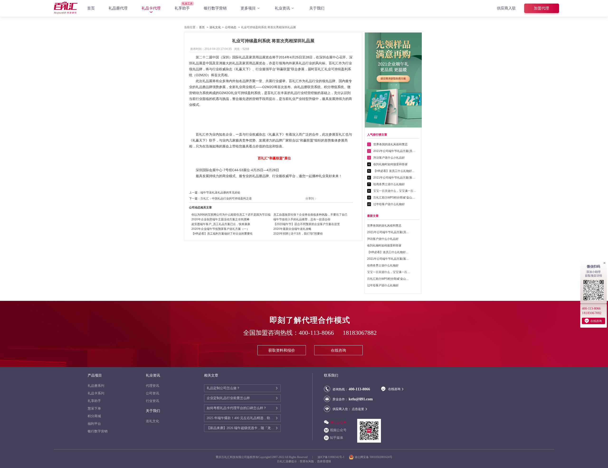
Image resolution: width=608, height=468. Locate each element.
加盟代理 (541, 8)
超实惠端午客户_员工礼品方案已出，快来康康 (220, 224)
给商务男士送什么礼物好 (389, 184)
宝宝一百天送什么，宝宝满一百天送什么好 (394, 191)
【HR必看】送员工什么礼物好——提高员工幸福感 (394, 171)
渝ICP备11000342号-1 (331, 457)
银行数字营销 (215, 8)
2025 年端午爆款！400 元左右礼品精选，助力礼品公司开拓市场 (241, 418)
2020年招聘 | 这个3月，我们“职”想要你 (298, 233)
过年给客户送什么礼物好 (389, 204)
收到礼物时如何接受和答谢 (390, 164)
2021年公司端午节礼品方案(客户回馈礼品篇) (394, 177)
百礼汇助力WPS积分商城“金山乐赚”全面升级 (394, 197)
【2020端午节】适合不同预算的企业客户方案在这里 (306, 224)
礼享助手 (182, 8)
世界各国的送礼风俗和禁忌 (390, 144)
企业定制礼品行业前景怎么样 (228, 398)
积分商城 (94, 416)
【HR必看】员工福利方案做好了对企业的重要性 (222, 233)
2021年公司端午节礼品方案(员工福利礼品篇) (394, 151)
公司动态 (230, 27)
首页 (91, 8)
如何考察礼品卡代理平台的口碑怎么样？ (236, 408)
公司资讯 (152, 393)
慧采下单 (94, 408)
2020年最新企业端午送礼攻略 (292, 229)
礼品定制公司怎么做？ (223, 388)
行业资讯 (152, 401)
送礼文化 (215, 27)
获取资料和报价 (281, 350)
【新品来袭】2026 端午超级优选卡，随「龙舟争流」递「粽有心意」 (241, 428)
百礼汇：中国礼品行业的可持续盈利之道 (226, 198)
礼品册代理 (118, 8)
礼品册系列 (96, 386)
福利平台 (94, 423)
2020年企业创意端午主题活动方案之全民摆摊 (220, 219)
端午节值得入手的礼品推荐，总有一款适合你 (301, 219)
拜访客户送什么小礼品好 (389, 157)
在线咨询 (338, 350)
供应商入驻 (506, 8)
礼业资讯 (282, 8)
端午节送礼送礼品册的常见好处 (220, 192)
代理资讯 (152, 386)
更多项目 (248, 8)
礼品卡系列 (96, 393)
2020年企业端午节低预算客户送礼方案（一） (220, 229)
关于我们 (316, 8)
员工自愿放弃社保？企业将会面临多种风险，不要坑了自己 (310, 214)
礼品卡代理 (151, 8)
